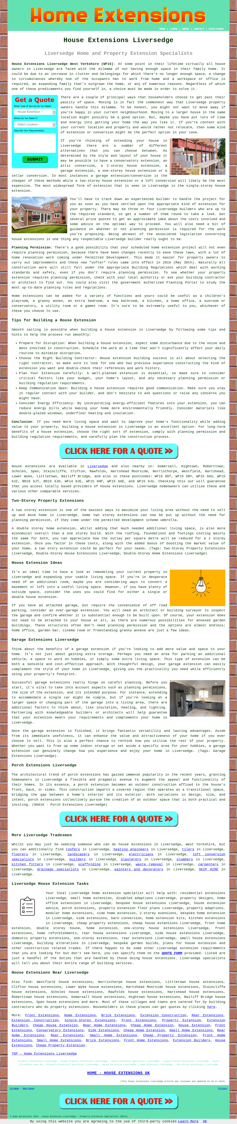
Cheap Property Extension (169, 1035)
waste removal (149, 864)
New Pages (28, 1088)
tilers (188, 849)
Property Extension (181, 1020)
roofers (73, 849)
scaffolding (89, 864)
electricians (141, 854)
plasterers (131, 859)
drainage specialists (58, 869)
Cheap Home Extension (152, 1025)
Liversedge (98, 466)
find (27, 982)
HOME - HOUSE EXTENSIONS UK (118, 1073)
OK (205, 1121)
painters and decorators (138, 869)
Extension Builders (191, 1040)
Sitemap (14, 1088)
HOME (162, 28)
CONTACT (199, 28)
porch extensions (78, 908)
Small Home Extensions (191, 1030)
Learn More (188, 1121)
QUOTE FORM (172, 953)
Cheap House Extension (55, 1025)
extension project (179, 247)
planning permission (149, 229)
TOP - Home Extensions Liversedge (44, 1054)
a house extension (54, 432)
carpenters (208, 864)
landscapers (78, 854)
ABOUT (185, 28)
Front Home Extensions (146, 1040)
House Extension (194, 1025)
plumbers (185, 859)
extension (103, 186)
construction (36, 948)
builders (188, 209)
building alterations (58, 943)
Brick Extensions (118, 1015)
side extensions (91, 918)
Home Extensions (80, 1015)
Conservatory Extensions (60, 1030)
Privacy (222, 1088)
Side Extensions (103, 1030)
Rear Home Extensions (104, 1025)
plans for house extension (189, 943)
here (211, 1007)
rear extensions (137, 938)
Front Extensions (42, 1015)
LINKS (173, 28)
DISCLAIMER (216, 28)
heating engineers (131, 849)
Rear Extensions (207, 1015)
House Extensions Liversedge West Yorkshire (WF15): (64, 64)
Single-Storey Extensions (90, 1020)
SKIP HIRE (208, 869)
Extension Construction (163, 1015)
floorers (20, 854)
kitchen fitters (27, 864)
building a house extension (108, 330)
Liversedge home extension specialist (106, 893)
